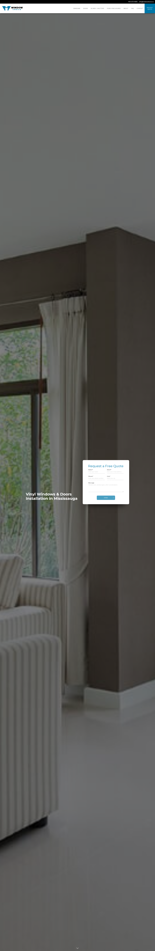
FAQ (132, 8)
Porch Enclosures (114, 8)
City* (108, 476)
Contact (140, 8)
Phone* (90, 476)
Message (91, 483)
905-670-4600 (132, 2)
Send (106, 498)
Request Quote (150, 8)
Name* (90, 470)
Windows (76, 8)
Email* (109, 470)
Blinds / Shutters (97, 8)
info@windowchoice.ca (146, 2)
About (126, 8)
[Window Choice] (6, 8)
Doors (85, 8)
